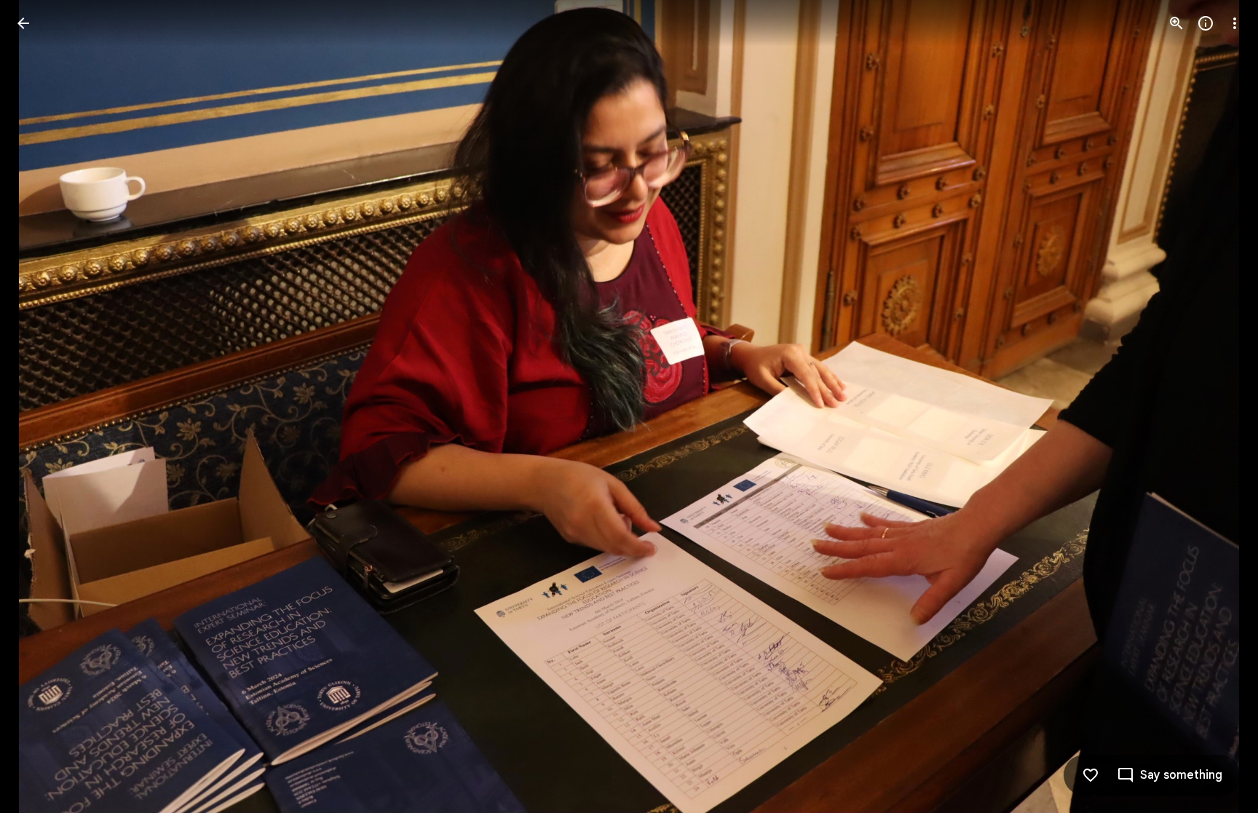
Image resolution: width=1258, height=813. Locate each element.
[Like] (1090, 775)
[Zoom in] (1176, 23)
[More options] (1234, 23)
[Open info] (1205, 23)
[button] (40, 406)
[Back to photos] (23, 23)
